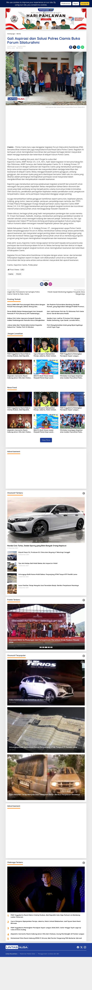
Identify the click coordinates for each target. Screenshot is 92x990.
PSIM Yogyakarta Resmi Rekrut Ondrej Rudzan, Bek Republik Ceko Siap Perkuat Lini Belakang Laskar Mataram (19, 355)
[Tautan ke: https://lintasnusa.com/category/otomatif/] (83, 656)
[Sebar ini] (70, 47)
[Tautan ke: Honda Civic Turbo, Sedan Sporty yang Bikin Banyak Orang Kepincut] (46, 520)
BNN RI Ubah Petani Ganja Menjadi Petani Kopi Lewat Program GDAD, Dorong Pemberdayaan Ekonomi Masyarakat (43, 377)
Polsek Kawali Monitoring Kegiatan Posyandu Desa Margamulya (66, 292)
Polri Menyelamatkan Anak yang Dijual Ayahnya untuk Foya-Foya (65, 326)
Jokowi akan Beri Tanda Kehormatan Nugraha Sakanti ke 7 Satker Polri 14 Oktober (24, 326)
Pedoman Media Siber (27, 954)
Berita (9, 48)
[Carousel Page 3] (46, 647)
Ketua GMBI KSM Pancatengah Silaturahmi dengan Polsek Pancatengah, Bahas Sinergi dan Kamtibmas (26, 306)
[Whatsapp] (82, 47)
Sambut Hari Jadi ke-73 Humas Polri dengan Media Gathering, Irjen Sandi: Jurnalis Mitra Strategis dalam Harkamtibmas (63, 319)
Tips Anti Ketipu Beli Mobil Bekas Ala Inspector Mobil (37, 563)
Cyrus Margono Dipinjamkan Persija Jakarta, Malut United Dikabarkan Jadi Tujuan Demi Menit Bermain (45, 355)
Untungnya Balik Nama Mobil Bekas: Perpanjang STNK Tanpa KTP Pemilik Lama (47, 574)
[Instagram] (50, 284)
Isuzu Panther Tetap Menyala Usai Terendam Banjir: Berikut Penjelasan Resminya (48, 585)
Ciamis (10, 274)
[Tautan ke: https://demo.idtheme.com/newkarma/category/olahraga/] (83, 862)
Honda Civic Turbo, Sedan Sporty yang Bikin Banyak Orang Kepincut (36, 546)
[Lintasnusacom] (17, 947)
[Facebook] (42, 284)
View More (46, 440)
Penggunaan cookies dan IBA (48, 954)
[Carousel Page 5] (51, 647)
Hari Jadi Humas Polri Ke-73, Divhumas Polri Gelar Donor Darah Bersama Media (65, 312)
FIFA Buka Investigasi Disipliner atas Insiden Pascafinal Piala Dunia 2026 (71, 377)
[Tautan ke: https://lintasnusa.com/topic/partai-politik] (83, 600)
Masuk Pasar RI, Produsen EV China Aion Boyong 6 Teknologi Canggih (44, 552)
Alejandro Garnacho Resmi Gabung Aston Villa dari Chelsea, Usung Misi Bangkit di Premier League (19, 377)
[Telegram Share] (78, 47)
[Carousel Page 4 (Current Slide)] (49, 647)
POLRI (18, 274)
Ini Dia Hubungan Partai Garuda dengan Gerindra (30, 642)
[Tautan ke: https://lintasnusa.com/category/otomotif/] (83, 493)
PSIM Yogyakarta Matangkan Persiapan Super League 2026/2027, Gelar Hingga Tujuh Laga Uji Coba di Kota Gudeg (71, 355)
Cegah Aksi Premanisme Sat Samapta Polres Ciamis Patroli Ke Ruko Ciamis (23, 292)
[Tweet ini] (74, 47)
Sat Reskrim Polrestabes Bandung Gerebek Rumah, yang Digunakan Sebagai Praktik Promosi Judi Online (65, 306)
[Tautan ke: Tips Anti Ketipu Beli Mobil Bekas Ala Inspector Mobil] (12, 567)
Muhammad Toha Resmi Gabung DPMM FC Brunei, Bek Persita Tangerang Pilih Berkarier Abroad (46, 938)
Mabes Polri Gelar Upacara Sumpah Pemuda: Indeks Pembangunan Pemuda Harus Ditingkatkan (26, 319)
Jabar (13, 48)
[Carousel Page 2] (43, 647)
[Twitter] (46, 284)
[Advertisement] (46, 129)
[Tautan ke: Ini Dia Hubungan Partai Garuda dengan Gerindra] (46, 627)
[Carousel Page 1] (40, 647)
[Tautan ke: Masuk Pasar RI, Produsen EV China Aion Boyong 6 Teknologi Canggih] (12, 556)
